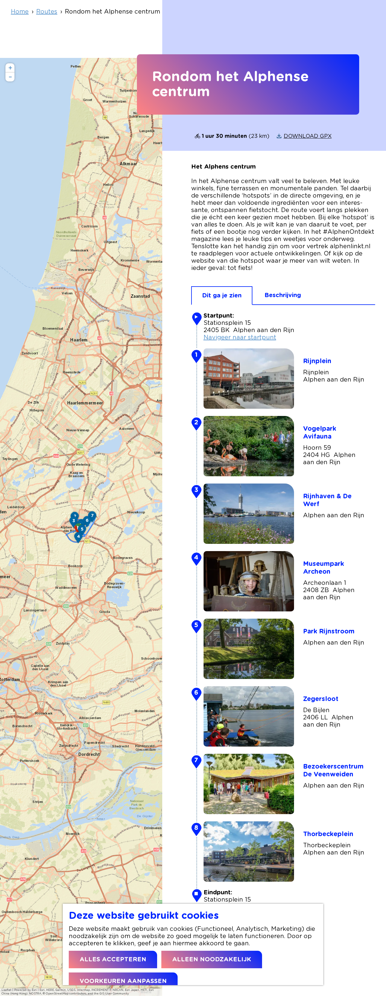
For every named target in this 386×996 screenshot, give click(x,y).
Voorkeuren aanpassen (123, 981)
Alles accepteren (113, 959)
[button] (78, 539)
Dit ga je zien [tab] (222, 296)
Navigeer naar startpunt (240, 338)
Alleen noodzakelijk (211, 959)
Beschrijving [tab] (282, 295)
